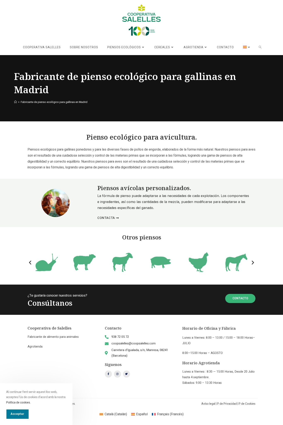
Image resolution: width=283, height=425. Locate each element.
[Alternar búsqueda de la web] (260, 47)
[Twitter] (126, 374)
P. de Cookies (247, 404)
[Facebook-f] (108, 374)
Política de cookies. (18, 402)
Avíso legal (208, 404)
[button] (30, 262)
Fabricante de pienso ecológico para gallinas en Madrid (54, 102)
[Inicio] (15, 102)
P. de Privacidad (227, 404)
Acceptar (17, 414)
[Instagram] (117, 374)
